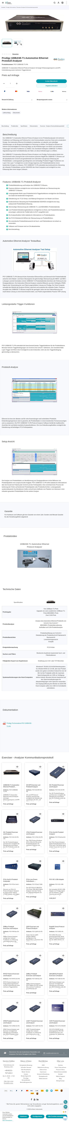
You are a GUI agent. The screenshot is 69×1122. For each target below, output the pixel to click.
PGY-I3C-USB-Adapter (56, 879)
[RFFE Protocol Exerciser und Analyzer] (11, 961)
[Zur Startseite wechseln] (8, 2)
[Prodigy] (59, 59)
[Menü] (3, 2)
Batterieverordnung (43, 1067)
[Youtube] (35, 1100)
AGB (43, 1065)
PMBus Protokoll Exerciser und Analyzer (10, 927)
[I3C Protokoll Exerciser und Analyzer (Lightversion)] (11, 819)
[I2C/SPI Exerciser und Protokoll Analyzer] (34, 772)
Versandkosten (37, 1104)
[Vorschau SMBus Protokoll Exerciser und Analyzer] (40, 955)
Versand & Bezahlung (43, 1074)
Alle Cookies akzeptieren (56, 1116)
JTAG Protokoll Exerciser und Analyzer (34, 833)
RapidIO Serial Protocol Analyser (56, 927)
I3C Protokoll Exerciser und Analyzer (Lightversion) (10, 833)
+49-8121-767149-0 (9, 1072)
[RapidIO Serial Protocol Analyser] (57, 914)
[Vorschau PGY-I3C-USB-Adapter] (63, 861)
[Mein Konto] (58, 2)
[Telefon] (65, 1102)
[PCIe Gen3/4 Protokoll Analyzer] (57, 819)
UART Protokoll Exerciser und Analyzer (34, 1022)
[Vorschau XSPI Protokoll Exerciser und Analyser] (63, 1002)
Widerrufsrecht (43, 1078)
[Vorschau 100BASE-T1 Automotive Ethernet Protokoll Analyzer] (17, 766)
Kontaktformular (8, 1083)
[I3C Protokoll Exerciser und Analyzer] (57, 772)
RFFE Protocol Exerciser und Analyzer (11, 974)
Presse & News (60, 1069)
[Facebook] (31, 1100)
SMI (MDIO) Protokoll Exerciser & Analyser (56, 974)
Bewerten (15, 54)
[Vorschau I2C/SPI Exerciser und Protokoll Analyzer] (40, 766)
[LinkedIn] (38, 1100)
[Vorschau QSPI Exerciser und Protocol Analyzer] (40, 908)
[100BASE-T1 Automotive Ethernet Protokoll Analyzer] (11, 772)
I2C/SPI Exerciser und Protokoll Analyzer (33, 786)
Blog (60, 1078)
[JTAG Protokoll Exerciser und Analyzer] (34, 819)
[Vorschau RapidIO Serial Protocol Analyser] (63, 908)
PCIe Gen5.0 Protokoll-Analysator (10, 880)
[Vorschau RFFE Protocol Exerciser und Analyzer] (17, 955)
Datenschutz (43, 1069)
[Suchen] (54, 2)
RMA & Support (60, 1076)
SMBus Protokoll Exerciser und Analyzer (33, 974)
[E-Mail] (65, 1107)
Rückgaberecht (43, 1076)
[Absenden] (64, 1053)
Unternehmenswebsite (60, 1072)
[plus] (17, 83)
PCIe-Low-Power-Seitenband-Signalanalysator (32, 880)
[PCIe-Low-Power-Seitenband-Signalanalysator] (34, 867)
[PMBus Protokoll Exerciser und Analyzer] (11, 914)
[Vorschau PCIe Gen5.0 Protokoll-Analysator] (17, 861)
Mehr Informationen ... (8, 1120)
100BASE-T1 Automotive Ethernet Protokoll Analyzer (11, 786)
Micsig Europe (60, 1080)
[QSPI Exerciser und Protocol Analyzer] (34, 914)
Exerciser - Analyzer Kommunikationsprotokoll (52, 126)
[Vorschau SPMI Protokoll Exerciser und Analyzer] (17, 1002)
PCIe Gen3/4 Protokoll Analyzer (56, 833)
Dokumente (16, 112)
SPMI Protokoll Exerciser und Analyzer (11, 1022)
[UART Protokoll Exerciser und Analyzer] (34, 1008)
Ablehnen (23, 1116)
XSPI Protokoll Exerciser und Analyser (57, 1022)
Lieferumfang (6, 112)
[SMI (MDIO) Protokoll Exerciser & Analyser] (57, 961)
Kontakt (60, 1074)
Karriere (60, 1065)
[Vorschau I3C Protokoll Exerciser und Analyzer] (63, 766)
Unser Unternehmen (60, 1067)
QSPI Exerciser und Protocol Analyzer (32, 927)
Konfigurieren (37, 1116)
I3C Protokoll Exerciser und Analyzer (56, 786)
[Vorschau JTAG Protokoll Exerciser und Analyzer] (40, 814)
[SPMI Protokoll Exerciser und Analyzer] (11, 1008)
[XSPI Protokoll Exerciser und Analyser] (57, 1008)
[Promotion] (62, 2)
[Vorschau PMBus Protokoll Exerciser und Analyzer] (17, 908)
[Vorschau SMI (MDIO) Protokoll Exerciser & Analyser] (63, 955)
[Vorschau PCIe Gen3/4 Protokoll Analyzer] (63, 814)
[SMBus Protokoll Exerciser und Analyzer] (34, 961)
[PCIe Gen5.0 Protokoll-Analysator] (11, 867)
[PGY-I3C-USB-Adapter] (57, 867)
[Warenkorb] (66, 2)
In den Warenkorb (51, 81)
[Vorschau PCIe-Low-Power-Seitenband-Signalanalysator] (40, 861)
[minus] (4, 83)
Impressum (43, 1072)
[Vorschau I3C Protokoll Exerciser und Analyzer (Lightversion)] (17, 814)
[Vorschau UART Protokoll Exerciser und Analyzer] (40, 1002)
